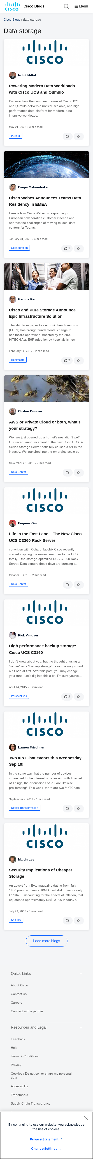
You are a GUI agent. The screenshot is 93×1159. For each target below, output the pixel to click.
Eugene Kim (27, 523)
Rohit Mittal (27, 75)
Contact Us (19, 994)
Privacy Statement (44, 1139)
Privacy (16, 1065)
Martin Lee (26, 859)
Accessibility (19, 1086)
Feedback (18, 1039)
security (16, 920)
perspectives (19, 696)
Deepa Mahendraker (33, 187)
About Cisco (19, 985)
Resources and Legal (28, 1027)
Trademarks (19, 1095)
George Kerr (27, 299)
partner (15, 135)
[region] (46, 1135)
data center (18, 472)
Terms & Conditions (25, 1056)
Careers (16, 1002)
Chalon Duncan (30, 411)
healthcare (18, 360)
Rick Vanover (28, 635)
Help (14, 1047)
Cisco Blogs (33, 6)
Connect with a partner (27, 1011)
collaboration (19, 248)
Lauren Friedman (31, 747)
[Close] (86, 1118)
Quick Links (21, 973)
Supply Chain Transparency (30, 1103)
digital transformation (24, 808)
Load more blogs (46, 941)
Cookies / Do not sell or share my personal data (41, 1075)
